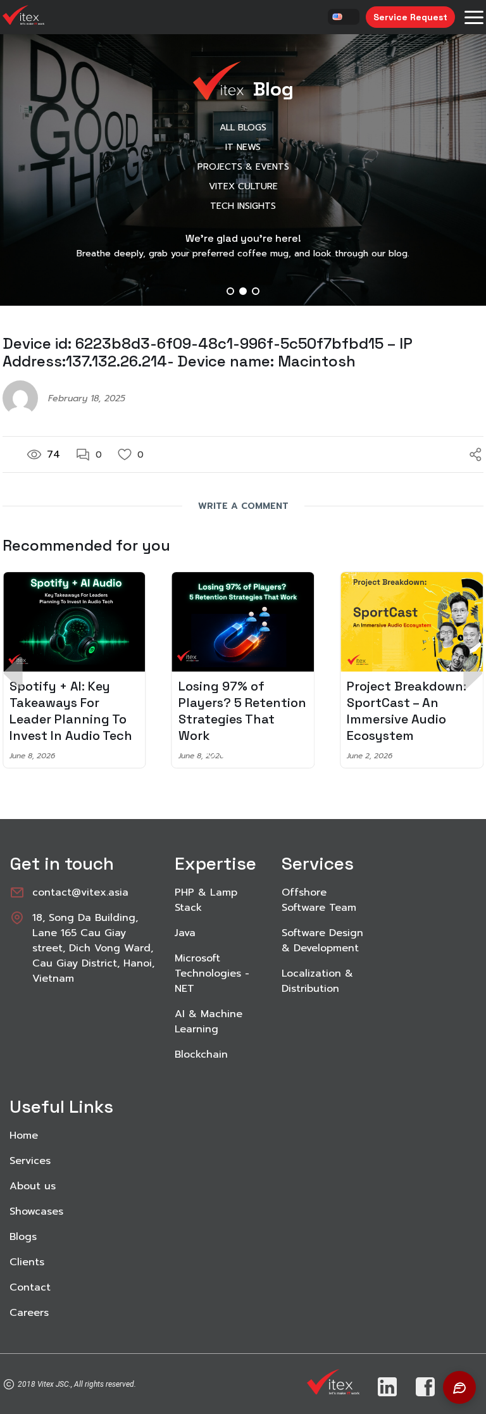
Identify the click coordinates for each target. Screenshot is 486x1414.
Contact (30, 1287)
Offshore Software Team (319, 900)
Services (30, 1160)
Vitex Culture (243, 186)
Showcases (36, 1211)
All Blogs (243, 127)
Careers (29, 1312)
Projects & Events (243, 166)
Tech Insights (243, 206)
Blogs (23, 1236)
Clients (26, 1262)
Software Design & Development (322, 940)
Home (23, 1135)
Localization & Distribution (317, 981)
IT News (243, 147)
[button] (230, 291)
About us (32, 1186)
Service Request (410, 17)
